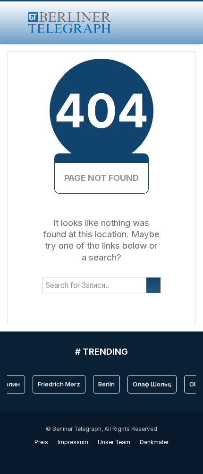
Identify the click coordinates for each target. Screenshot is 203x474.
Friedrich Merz (58, 384)
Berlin (105, 384)
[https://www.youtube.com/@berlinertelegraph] (96, 456)
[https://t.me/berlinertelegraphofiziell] (106, 456)
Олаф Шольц (151, 384)
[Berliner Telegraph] (70, 23)
